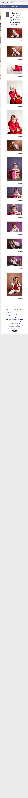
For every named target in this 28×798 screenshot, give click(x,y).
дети (14, 323)
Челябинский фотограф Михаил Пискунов (14, 314)
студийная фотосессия (14, 326)
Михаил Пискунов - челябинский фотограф (15, 320)
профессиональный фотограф (14, 325)
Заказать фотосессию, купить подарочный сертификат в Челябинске (14, 311)
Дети (22, 40)
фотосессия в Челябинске (14, 328)
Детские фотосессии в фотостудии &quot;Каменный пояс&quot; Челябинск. (15, 18)
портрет (18, 323)
